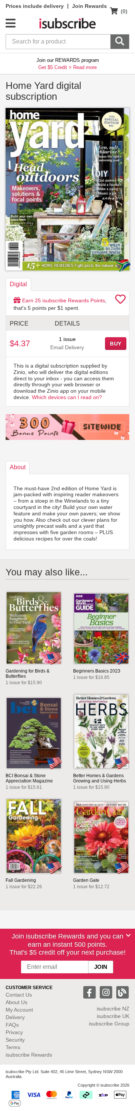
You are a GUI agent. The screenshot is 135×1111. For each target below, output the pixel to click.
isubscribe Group (109, 1024)
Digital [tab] (18, 284)
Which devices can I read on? (67, 397)
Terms (13, 1047)
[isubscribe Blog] (122, 992)
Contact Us (19, 995)
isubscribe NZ (113, 1009)
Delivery (15, 1017)
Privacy (14, 1032)
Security (15, 1040)
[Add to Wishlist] (120, 301)
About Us (16, 1002)
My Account (19, 1010)
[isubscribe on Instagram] (107, 992)
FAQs (12, 1025)
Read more (85, 67)
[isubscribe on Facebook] (90, 992)
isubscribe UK (113, 1016)
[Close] (128, 935)
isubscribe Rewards (29, 1055)
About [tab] (18, 467)
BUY (116, 344)
